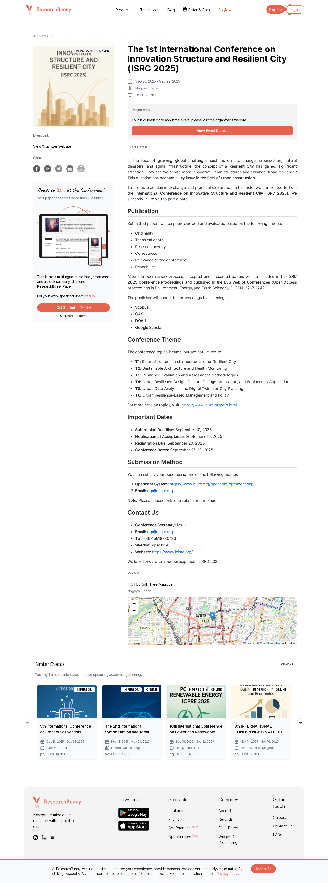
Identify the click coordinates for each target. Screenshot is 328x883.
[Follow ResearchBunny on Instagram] (35, 837)
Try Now (224, 10)
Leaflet (250, 643)
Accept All (263, 869)
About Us (227, 810)
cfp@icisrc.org (160, 490)
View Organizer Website (52, 146)
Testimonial (149, 9)
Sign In (296, 9)
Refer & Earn (199, 9)
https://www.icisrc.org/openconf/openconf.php (211, 484)
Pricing (174, 819)
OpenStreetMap (270, 643)
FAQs (277, 834)
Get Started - (73, 307)
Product (122, 9)
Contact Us (282, 826)
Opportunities (183, 836)
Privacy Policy (228, 873)
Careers (279, 817)
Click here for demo (73, 316)
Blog (171, 9)
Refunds (226, 819)
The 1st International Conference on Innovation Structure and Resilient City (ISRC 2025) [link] (123, 36)
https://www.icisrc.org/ (172, 551)
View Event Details (212, 130)
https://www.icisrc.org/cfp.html (209, 404)
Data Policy (228, 828)
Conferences (183, 828)
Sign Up (275, 9)
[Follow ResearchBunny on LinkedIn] (44, 837)
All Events (40, 36)
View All (287, 664)
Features (175, 810)
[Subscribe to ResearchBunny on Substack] (52, 837)
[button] (212, 616)
